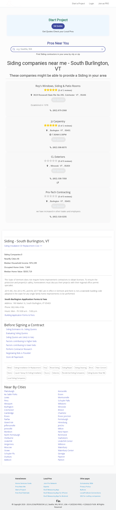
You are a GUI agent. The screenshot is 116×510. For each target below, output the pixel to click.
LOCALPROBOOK (22, 3)
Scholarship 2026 (86, 483)
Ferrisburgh (63, 419)
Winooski (62, 406)
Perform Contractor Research (19, 349)
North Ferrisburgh (12, 434)
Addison (7, 459)
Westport (8, 403)
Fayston (61, 456)
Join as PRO (103, 3)
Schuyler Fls (9, 453)
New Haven (63, 431)
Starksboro (63, 438)
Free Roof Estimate (22, 493)
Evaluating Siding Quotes (17, 333)
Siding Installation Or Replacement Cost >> (23, 245)
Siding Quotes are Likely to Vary (20, 337)
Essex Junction (64, 416)
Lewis (6, 397)
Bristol (61, 410)
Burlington (8, 406)
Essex (60, 394)
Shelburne (8, 438)
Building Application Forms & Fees (20, 315)
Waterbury (62, 447)
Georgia (61, 453)
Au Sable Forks (10, 394)
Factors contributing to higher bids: (21, 341)
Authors (83, 490)
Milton (61, 428)
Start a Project (78, 3)
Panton (61, 459)
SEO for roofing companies (90, 496)
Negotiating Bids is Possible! (18, 353)
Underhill (8, 441)
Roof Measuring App (51, 490)
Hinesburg (62, 422)
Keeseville (62, 391)
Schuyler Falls (64, 400)
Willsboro (62, 403)
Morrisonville (63, 397)
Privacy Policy (85, 487)
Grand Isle (8, 422)
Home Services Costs (23, 483)
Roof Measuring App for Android (56, 496)
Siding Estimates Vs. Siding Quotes (21, 329)
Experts (46, 487)
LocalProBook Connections (90, 493)
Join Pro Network (50, 483)
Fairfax (7, 419)
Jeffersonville (9, 425)
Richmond (62, 434)
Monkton (8, 431)
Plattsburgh (9, 391)
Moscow (8, 447)
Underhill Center (65, 441)
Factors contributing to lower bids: (21, 345)
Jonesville (8, 428)
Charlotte (62, 413)
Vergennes (9, 444)
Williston (61, 444)
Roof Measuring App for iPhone (55, 493)
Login (91, 3)
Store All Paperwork (14, 357)
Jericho (61, 425)
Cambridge (9, 413)
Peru (6, 400)
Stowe (7, 450)
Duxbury (8, 456)
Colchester (9, 410)
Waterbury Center (66, 450)
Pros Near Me (20, 487)
